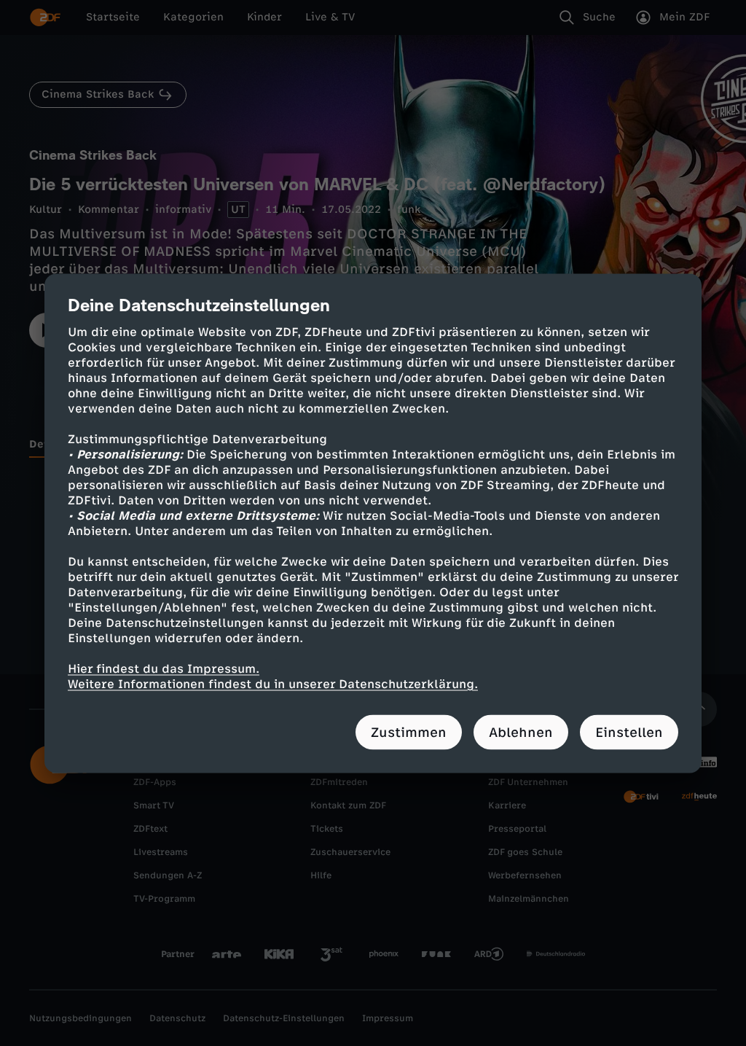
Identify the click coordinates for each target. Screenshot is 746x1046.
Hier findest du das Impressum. (163, 668)
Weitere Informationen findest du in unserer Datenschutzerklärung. (273, 683)
